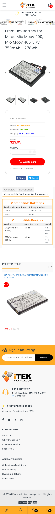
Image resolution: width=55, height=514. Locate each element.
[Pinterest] (21, 420)
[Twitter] (9, 420)
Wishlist (16, 168)
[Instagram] (15, 420)
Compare (28, 168)
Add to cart (29, 161)
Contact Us (21, 395)
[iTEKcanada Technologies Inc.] (27, 4)
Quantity (14, 147)
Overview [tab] (9, 189)
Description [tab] (26, 189)
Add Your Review (18, 118)
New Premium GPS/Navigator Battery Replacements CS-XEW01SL (26, 276)
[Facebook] (3, 420)
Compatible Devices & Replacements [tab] (26, 194)
